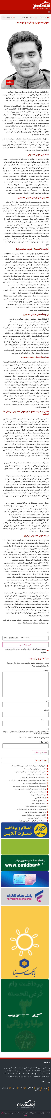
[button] (49, 12)
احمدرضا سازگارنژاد (39, 649)
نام (47, 701)
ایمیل (46, 710)
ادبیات (29, 649)
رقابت (23, 649)
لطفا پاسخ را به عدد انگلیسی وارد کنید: (34, 737)
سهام (18, 649)
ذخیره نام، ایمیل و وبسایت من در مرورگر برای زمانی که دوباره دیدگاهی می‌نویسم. (26, 732)
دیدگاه (45, 671)
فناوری (13, 649)
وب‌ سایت (45, 720)
